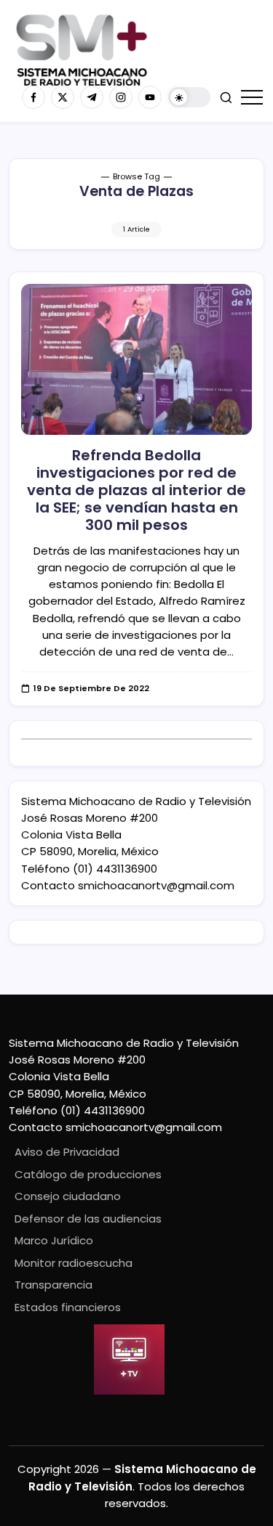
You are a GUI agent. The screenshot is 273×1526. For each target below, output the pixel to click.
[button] (189, 97)
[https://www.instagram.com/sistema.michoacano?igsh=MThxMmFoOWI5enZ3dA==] (120, 97)
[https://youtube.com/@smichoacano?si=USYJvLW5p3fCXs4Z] (150, 97)
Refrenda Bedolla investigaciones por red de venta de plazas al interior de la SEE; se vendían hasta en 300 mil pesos (136, 490)
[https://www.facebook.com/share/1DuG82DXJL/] (33, 97)
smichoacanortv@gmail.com (156, 885)
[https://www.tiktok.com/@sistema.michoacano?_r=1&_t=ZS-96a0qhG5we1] (91, 97)
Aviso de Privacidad (67, 1151)
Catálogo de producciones (88, 1174)
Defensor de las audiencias (88, 1218)
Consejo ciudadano (68, 1196)
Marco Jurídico (54, 1240)
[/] (62, 97)
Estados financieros (68, 1307)
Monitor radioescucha (73, 1262)
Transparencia (53, 1284)
